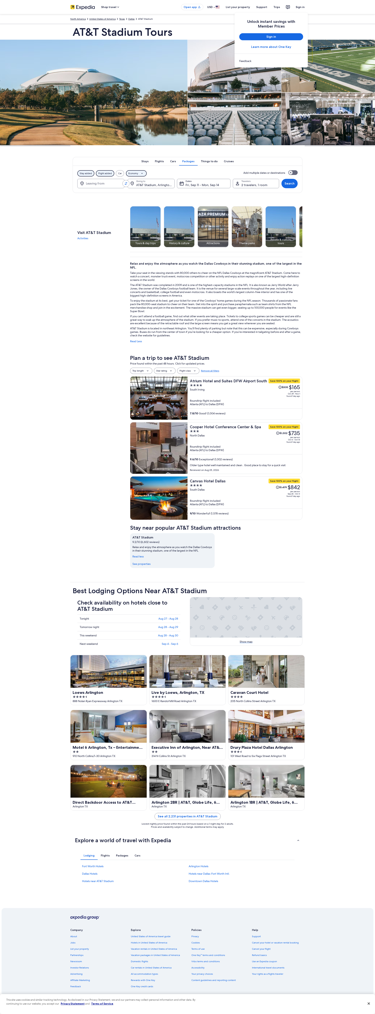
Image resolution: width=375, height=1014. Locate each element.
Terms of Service (102, 1003)
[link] (271, 61)
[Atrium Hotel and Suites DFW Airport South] (245, 398)
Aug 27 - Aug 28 (168, 618)
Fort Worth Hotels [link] (93, 866)
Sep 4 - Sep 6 (170, 644)
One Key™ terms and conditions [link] (208, 955)
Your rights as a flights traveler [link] (267, 973)
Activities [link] (82, 238)
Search (290, 183)
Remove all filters (210, 370)
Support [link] (256, 936)
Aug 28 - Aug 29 (168, 627)
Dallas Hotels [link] (89, 873)
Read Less (136, 341)
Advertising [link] (76, 973)
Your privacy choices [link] (202, 973)
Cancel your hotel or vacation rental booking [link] (275, 942)
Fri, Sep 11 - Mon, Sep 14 (202, 185)
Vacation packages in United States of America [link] (155, 955)
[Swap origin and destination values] (125, 183)
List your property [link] (79, 948)
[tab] (145, 161)
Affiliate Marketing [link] (80, 980)
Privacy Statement (73, 1003)
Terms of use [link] (198, 948)
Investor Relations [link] (79, 967)
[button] (187, 840)
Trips (276, 7)
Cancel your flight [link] (261, 948)
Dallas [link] (131, 19)
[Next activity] (302, 227)
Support (261, 7)
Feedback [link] (75, 986)
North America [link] (78, 19)
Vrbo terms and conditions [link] (205, 961)
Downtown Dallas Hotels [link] (203, 881)
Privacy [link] (195, 936)
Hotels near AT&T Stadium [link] (98, 881)
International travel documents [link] (268, 967)
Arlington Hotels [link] (198, 866)
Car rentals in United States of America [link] (151, 967)
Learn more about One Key (271, 47)
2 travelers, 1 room (254, 185)
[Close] (368, 1003)
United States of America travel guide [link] (151, 936)
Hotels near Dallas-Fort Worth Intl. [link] (209, 873)
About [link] (73, 936)
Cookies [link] (195, 942)
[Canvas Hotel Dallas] (245, 498)
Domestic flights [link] (139, 961)
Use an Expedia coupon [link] (264, 961)
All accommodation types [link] (144, 973)
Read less (138, 556)
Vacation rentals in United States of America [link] (154, 948)
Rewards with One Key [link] (143, 980)
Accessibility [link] (197, 967)
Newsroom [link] (76, 961)
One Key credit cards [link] (142, 986)
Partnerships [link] (76, 955)
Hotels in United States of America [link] (149, 942)
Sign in (300, 7)
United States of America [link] (102, 19)
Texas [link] (122, 19)
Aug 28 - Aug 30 (168, 635)
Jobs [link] (72, 942)
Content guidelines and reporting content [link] (213, 980)
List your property (238, 7)
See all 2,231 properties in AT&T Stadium (187, 816)
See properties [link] (141, 564)
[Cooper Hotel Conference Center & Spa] (245, 448)
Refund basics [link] (259, 955)
